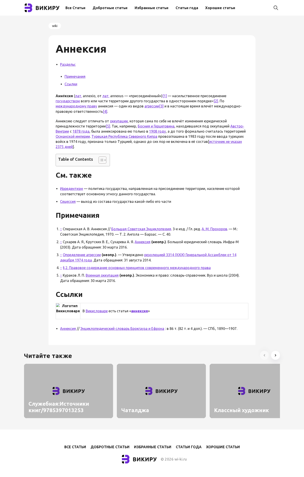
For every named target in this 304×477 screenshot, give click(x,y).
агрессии (151, 106)
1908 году (157, 131)
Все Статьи (75, 8)
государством (68, 101)
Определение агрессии (82, 255)
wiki (54, 26)
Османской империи (73, 136)
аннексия (139, 311)
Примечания (75, 76)
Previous (264, 355)
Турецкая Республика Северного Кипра (124, 136)
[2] (216, 101)
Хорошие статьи (220, 8)
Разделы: (68, 64)
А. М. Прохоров (214, 229)
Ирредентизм (71, 189)
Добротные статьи (110, 8)
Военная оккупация (102, 275)
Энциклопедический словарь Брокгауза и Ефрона (122, 329)
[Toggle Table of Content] (100, 160)
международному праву (76, 106)
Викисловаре (97, 311)
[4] (105, 111)
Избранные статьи (151, 8)
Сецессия (68, 201)
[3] (161, 106)
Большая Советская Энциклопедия (141, 229)
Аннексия (142, 242)
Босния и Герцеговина (156, 126)
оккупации (119, 121)
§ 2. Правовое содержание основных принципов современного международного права (137, 268)
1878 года (81, 131)
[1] (164, 96)
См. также (74, 175)
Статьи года (187, 8)
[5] (108, 126)
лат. (78, 96)
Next (275, 355)
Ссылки (71, 84)
